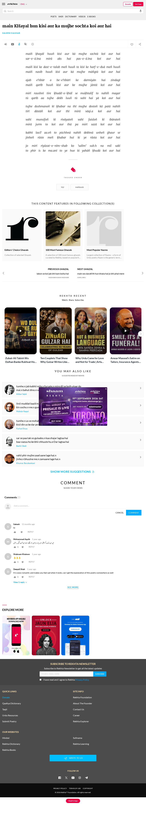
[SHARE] (140, 44)
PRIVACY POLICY (60, 788)
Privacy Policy (82, 679)
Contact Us (78, 709)
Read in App (73, 801)
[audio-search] (140, 11)
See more (73, 587)
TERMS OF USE (75, 788)
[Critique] (32, 44)
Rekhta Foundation (82, 697)
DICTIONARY (71, 16)
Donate (128, 4)
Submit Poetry (9, 721)
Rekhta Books (9, 750)
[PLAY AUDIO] (5, 44)
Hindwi (5, 738)
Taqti (4, 709)
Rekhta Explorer (81, 721)
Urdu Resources (10, 715)
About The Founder (82, 703)
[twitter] (66, 777)
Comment (133, 512)
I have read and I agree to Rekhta (66, 679)
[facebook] (59, 777)
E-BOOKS (91, 16)
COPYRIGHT (88, 788)
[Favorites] (132, 44)
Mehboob (79, 187)
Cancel (120, 512)
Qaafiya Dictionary (11, 703)
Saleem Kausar (11, 33)
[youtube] (73, 777)
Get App (138, 4)
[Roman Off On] (19, 44)
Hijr (62, 187)
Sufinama (77, 738)
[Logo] (12, 4)
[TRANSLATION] (25, 45)
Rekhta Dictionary (11, 744)
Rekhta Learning (81, 744)
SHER (60, 16)
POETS (53, 16)
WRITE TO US (76, 758)
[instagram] (79, 777)
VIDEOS (82, 16)
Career (76, 715)
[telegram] (86, 777)
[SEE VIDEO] (12, 44)
